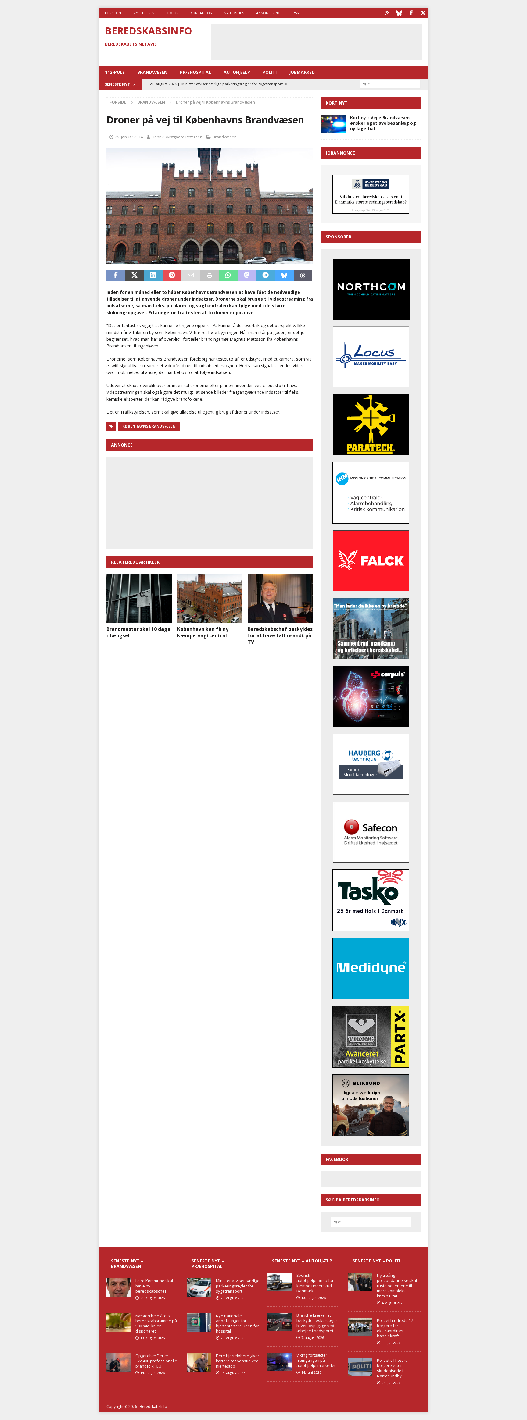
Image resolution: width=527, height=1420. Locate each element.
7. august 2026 (312, 1337)
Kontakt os (201, 13)
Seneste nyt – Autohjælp (302, 1261)
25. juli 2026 (391, 1382)
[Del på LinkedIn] (153, 275)
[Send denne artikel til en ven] (190, 275)
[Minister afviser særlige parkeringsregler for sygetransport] (199, 1287)
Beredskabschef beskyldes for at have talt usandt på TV (280, 635)
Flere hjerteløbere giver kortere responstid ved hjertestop (237, 1361)
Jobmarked (302, 72)
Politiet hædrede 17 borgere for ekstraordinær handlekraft (395, 1328)
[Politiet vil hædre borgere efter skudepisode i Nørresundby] (360, 1367)
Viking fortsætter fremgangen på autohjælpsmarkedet (315, 1360)
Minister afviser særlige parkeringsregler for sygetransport (238, 1286)
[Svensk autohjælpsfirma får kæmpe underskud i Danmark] (279, 1282)
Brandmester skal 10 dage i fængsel (138, 632)
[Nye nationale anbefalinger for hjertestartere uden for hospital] (199, 1322)
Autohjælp (237, 72)
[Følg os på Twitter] (423, 13)
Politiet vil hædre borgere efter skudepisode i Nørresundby (392, 1368)
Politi (270, 72)
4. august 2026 (393, 1303)
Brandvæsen (152, 72)
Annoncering (268, 13)
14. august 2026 (152, 1372)
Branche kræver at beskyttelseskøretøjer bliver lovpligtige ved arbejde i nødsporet (316, 1322)
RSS (296, 13)
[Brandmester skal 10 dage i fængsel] (139, 598)
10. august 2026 (313, 1297)
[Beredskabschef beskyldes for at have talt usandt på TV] (280, 598)
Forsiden (113, 13)
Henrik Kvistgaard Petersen (177, 137)
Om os (172, 13)
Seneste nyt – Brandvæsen (127, 1263)
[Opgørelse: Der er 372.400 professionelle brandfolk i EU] (118, 1362)
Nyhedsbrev (144, 13)
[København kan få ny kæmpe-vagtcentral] (210, 598)
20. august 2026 (233, 1338)
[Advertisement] (316, 41)
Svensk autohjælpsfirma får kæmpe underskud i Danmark (315, 1283)
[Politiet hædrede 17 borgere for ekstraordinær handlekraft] (360, 1327)
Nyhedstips (234, 13)
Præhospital (195, 72)
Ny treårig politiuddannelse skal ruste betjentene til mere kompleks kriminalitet (397, 1285)
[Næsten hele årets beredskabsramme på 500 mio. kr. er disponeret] (118, 1322)
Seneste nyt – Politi (376, 1261)
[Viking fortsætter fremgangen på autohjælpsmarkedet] (279, 1362)
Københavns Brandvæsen (149, 426)
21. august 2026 (152, 1298)
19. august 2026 (152, 1338)
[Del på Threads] (303, 275)
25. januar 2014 (129, 137)
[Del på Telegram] (265, 275)
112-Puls (115, 72)
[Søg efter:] (390, 84)
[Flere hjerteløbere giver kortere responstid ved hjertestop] (199, 1362)
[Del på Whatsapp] (228, 275)
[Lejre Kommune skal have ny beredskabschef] (118, 1287)
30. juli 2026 (391, 1342)
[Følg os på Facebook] (411, 13)
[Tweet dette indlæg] (134, 275)
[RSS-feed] (387, 13)
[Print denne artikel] (209, 275)
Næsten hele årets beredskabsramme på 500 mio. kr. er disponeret (156, 1323)
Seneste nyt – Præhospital (208, 1263)
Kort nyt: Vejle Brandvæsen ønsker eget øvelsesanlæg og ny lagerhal (383, 123)
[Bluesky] (399, 13)
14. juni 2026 (311, 1372)
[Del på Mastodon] (247, 275)
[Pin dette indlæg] (172, 275)
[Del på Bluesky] (284, 275)
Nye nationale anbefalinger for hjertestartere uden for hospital (237, 1323)
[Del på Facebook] (115, 275)
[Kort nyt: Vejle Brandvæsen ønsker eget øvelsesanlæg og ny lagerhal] (333, 124)
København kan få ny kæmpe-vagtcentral (202, 632)
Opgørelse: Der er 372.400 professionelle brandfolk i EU (156, 1361)
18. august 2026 (233, 1372)
